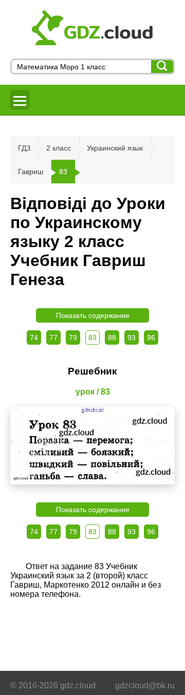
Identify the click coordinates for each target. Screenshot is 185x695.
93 (131, 337)
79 (73, 337)
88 (112, 337)
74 (34, 337)
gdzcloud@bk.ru (145, 685)
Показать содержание (93, 315)
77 (53, 337)
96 (151, 337)
